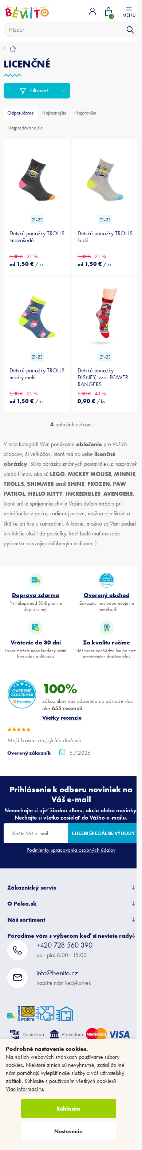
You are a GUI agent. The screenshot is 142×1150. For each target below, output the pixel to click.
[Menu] (128, 11)
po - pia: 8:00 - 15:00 (64, 950)
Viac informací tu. (25, 1088)
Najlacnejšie (54, 113)
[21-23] (37, 178)
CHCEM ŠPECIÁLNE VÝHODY (103, 833)
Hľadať (130, 30)
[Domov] (10, 48)
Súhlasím (68, 1108)
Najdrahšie (85, 113)
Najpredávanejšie (25, 128)
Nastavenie (68, 1131)
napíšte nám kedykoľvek (63, 977)
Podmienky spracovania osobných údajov (71, 850)
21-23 (37, 219)
